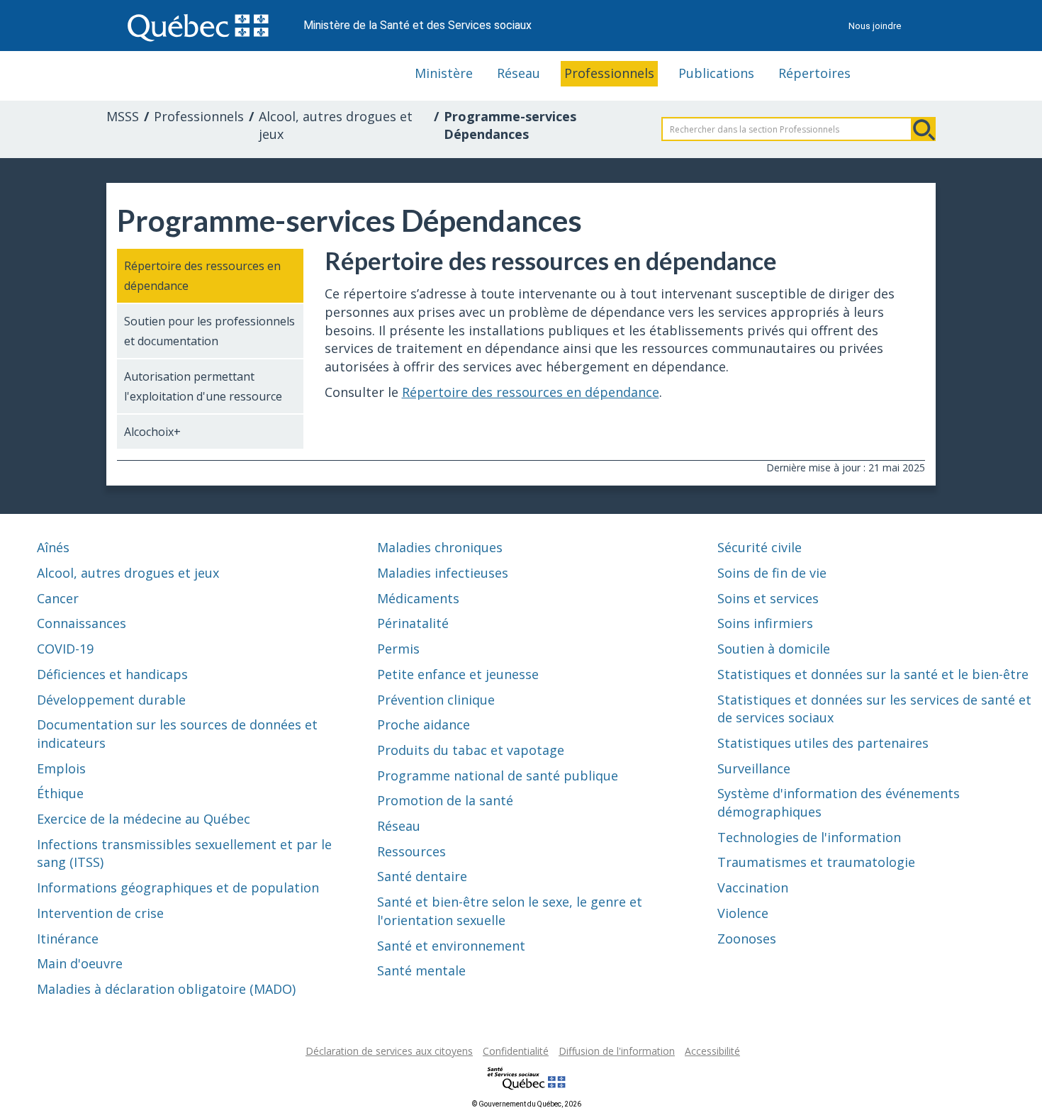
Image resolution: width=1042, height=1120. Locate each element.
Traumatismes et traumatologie (816, 861)
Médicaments (418, 598)
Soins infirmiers (765, 623)
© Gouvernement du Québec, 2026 (526, 1104)
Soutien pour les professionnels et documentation (209, 331)
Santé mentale (421, 970)
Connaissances (81, 623)
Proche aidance (423, 724)
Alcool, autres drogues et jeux (336, 125)
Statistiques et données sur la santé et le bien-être (873, 674)
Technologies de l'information (809, 837)
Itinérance (68, 938)
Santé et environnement (451, 945)
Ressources (411, 851)
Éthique (60, 793)
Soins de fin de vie (772, 572)
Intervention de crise (100, 913)
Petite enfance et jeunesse (458, 674)
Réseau (518, 73)
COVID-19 (65, 648)
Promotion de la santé (445, 800)
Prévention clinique (436, 699)
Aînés (53, 547)
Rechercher (924, 129)
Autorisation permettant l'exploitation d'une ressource (203, 386)
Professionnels (609, 73)
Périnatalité (413, 623)
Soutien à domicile (773, 648)
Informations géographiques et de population (178, 887)
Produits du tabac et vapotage (470, 749)
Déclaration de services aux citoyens (389, 1051)
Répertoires (814, 73)
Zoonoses (746, 938)
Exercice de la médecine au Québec (143, 818)
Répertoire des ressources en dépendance (202, 275)
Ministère (444, 73)
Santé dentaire (422, 876)
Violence (742, 913)
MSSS (122, 116)
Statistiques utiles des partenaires (823, 742)
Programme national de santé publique (497, 775)
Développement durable (111, 699)
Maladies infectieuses (442, 572)
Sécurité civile (759, 547)
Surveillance (753, 768)
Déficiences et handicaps (112, 674)
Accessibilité (712, 1051)
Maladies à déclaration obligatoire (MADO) (166, 988)
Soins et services (768, 598)
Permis (398, 648)
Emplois (61, 768)
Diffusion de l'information (617, 1051)
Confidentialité (516, 1051)
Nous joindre (874, 26)
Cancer (58, 598)
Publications (716, 73)
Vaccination (752, 887)
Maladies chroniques (440, 547)
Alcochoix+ (152, 431)
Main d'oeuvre (80, 963)
